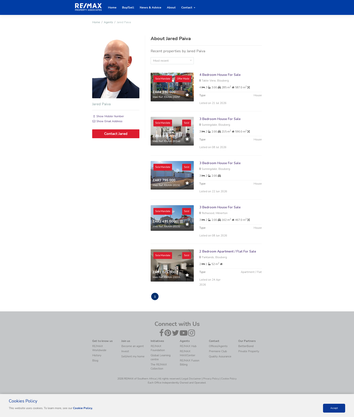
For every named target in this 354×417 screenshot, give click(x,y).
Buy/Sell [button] (128, 8)
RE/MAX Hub (188, 346)
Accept (334, 408)
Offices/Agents (218, 346)
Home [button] (112, 8)
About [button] (171, 8)
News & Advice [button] (150, 8)
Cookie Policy (229, 378)
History (96, 355)
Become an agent (132, 346)
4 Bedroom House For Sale (220, 75)
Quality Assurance (220, 356)
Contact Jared (115, 133)
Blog (95, 360)
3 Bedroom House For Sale (220, 119)
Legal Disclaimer (191, 378)
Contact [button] (187, 8)
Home (96, 22)
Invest (125, 351)
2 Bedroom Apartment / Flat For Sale (227, 251)
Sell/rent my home (133, 356)
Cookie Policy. (83, 408)
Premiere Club (218, 351)
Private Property (248, 351)
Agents (108, 22)
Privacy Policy (211, 378)
